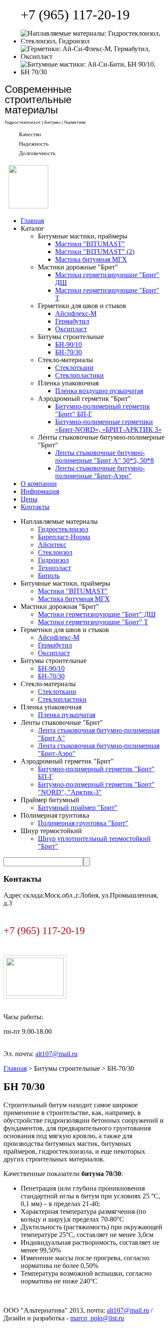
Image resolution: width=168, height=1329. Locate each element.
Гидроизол (53, 560)
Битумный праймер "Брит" (78, 807)
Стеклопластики (79, 375)
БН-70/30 (68, 352)
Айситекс (52, 544)
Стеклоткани (74, 367)
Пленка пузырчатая (66, 714)
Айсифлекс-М (75, 313)
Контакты (35, 506)
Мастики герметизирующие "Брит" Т (93, 622)
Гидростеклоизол (63, 529)
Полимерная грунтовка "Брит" (83, 823)
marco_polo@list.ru (97, 1318)
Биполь (48, 575)
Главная (32, 220)
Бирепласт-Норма (64, 537)
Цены (29, 499)
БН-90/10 (68, 344)
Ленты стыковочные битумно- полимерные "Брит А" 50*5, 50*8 (104, 456)
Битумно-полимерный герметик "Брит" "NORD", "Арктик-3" (96, 788)
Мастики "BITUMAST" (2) (94, 251)
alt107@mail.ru (56, 1053)
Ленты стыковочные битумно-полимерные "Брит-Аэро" (100, 472)
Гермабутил (72, 321)
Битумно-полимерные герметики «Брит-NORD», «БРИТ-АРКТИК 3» (108, 425)
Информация (40, 491)
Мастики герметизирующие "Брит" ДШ (97, 614)
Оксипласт (71, 329)
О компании (39, 483)
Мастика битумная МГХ (91, 259)
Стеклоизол (55, 552)
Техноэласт (54, 567)
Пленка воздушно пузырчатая (99, 390)
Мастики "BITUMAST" (90, 243)
